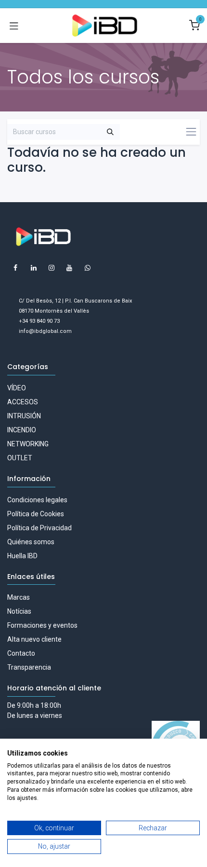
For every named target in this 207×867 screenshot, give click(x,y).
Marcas (18, 597)
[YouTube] (69, 268)
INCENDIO (21, 430)
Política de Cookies (35, 514)
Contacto (21, 653)
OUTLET (19, 458)
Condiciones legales (37, 500)
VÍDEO (16, 388)
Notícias (19, 611)
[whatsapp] (87, 268)
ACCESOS (22, 402)
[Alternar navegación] (14, 25)
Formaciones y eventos (42, 625)
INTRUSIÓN (24, 416)
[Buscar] (110, 132)
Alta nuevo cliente (34, 639)
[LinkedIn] (33, 268)
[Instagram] (51, 268)
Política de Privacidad (39, 528)
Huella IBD (22, 556)
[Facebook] (15, 268)
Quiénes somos (30, 542)
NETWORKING (28, 444)
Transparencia (29, 667)
